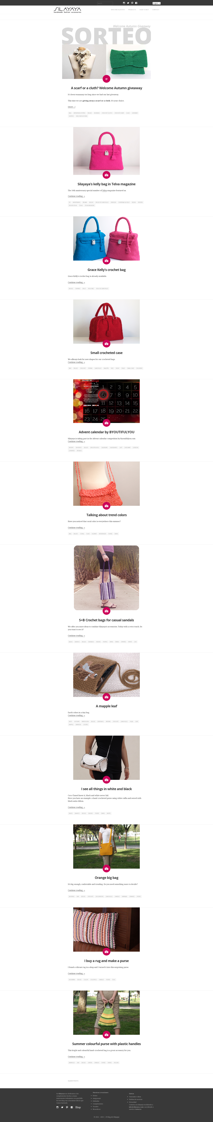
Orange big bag (106, 877)
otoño (85, 724)
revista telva (73, 205)
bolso (90, 113)
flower (94, 534)
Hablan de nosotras (135, 1099)
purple (105, 642)
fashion (113, 202)
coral (82, 534)
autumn (76, 721)
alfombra (72, 979)
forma (90, 368)
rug (113, 979)
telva (80, 205)
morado (91, 642)
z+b (135, 642)
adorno (71, 896)
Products (132, 9)
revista (140, 202)
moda (134, 202)
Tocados (95, 1107)
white (130, 642)
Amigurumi (97, 1098)
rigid (117, 368)
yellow (116, 1062)
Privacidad (132, 1102)
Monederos (97, 1109)
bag (70, 113)
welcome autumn (81, 116)
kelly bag (91, 288)
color (86, 979)
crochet (83, 368)
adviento (79, 447)
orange (131, 896)
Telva (104, 190)
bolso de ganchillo (102, 202)
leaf (136, 721)
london (135, 447)
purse (110, 534)
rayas (117, 642)
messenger (102, 534)
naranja (124, 896)
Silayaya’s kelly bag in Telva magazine (106, 184)
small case (130, 368)
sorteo (71, 116)
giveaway (135, 113)
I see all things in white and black (106, 789)
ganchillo (98, 368)
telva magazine (89, 205)
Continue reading (76, 196)
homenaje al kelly (123, 202)
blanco (77, 642)
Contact (155, 9)
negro (98, 642)
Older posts (73, 1081)
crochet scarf (119, 113)
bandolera (85, 721)
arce (70, 721)
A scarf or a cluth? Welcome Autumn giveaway (106, 88)
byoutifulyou (95, 447)
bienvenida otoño (79, 113)
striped (123, 642)
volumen (139, 368)
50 (69, 202)
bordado (101, 721)
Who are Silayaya (118, 9)
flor (88, 534)
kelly (84, 288)
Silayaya (116, 1117)
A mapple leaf (106, 706)
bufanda (96, 113)
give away (127, 447)
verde (109, 1062)
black (70, 642)
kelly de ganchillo (102, 288)
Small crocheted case (106, 352)
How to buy (144, 9)
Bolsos (95, 1096)
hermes (77, 288)
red (112, 368)
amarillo (72, 1062)
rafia (116, 534)
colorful (94, 979)
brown (108, 721)
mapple (71, 724)
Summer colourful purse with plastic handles (106, 1044)
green (90, 1062)
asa (78, 896)
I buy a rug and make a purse (106, 960)
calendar (104, 447)
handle (117, 896)
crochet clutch (107, 113)
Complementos (98, 1104)
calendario (113, 447)
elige (128, 113)
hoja (131, 721)
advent (71, 447)
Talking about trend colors (106, 515)
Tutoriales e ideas (135, 1097)
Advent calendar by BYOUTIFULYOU (106, 432)
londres (71, 450)
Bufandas (96, 1101)
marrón (78, 724)
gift (121, 447)
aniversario (76, 202)
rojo (123, 368)
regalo (79, 450)
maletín (106, 368)
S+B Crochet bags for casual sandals (106, 620)
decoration (99, 896)
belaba (85, 202)
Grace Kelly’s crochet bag (107, 269)
